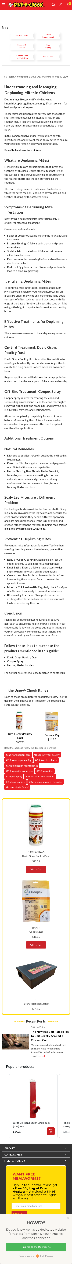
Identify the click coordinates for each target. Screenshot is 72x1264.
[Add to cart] (51, 1131)
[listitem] (33, 1106)
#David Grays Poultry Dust (40, 776)
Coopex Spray (15, 661)
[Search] (53, 4)
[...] (43, 1055)
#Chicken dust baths (46, 760)
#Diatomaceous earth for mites (46, 781)
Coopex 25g (52, 735)
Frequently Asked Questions (22, 46)
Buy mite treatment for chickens (22, 150)
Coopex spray (12, 397)
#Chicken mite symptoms (19, 771)
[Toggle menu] (3, 4)
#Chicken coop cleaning (18, 760)
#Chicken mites (45, 771)
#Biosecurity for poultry (47, 754)
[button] (5, 1106)
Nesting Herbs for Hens (21, 487)
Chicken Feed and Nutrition (22, 56)
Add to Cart (36, 869)
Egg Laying (48, 46)
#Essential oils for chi (17, 787)
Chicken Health (22, 36)
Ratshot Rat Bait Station (36, 1003)
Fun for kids (48, 57)
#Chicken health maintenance (22, 765)
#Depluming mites (15, 781)
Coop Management (48, 35)
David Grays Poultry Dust (19, 359)
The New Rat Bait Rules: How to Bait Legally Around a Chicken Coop (50, 1036)
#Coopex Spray (14, 776)
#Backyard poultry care (18, 754)
